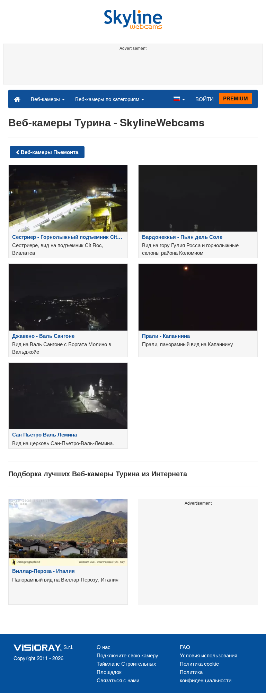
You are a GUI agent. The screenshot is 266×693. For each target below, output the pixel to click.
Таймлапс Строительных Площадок (126, 667)
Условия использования (208, 655)
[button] (179, 98)
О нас (103, 646)
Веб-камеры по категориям (108, 98)
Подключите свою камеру (127, 655)
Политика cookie (199, 663)
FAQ (185, 646)
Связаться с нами (118, 680)
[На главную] (17, 98)
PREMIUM (235, 98)
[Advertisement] (131, 68)
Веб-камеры (46, 98)
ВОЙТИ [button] (204, 98)
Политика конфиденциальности (205, 676)
